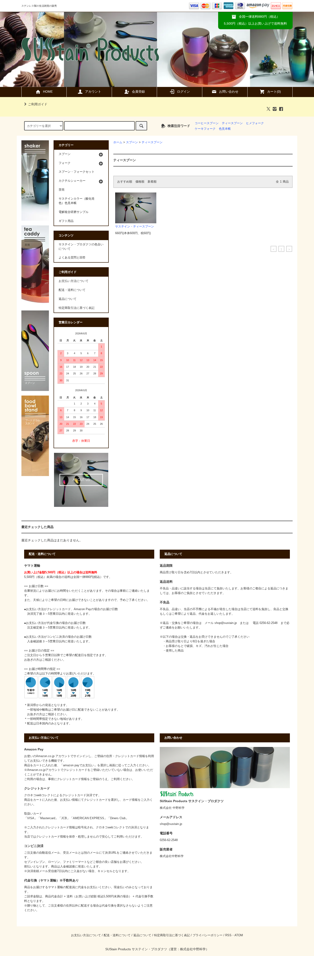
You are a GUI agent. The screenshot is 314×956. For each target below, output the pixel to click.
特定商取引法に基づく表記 (76, 308)
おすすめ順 (124, 181)
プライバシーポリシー (208, 935)
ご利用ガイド (37, 104)
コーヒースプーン (207, 123)
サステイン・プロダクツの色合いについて (81, 246)
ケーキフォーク (205, 128)
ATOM (238, 935)
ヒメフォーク (255, 123)
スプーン (132, 142)
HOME (48, 91)
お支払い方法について (73, 281)
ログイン (183, 91)
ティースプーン (232, 123)
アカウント (93, 91)
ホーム (117, 142)
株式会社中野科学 (193, 949)
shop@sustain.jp (225, 623)
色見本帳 (225, 128)
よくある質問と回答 (72, 257)
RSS (228, 935)
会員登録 (138, 91)
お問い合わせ (228, 91)
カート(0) (274, 91)
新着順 (152, 181)
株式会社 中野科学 (172, 808)
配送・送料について (72, 290)
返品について (68, 299)
